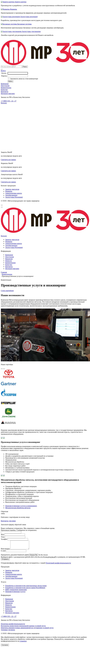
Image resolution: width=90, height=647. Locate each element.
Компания (4, 84)
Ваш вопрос (5, 549)
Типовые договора (8, 630)
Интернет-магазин (8, 93)
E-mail (3, 551)
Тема (2, 537)
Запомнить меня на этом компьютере (24, 79)
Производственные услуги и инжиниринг (21, 506)
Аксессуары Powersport (14, 197)
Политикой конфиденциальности (58, 563)
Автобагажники (11, 195)
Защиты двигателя (12, 189)
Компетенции (6, 88)
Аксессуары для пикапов (31, 31)
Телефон (4, 539)
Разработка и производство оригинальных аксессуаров (26, 586)
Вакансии (9, 259)
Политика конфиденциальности (13, 624)
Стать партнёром (7, 291)
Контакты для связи (8, 521)
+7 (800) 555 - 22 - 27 (8, 101)
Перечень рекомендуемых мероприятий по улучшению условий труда (27, 628)
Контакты (4, 91)
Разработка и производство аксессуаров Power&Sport (25, 588)
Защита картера (20, 2)
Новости (8, 261)
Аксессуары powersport (29, 17)
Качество (4, 90)
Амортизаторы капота (13, 193)
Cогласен (5, 645)
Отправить (5, 559)
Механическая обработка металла (17, 508)
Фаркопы (13, 9)
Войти (3, 71)
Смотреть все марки (8, 160)
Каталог (4, 103)
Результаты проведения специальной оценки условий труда (23, 626)
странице (23, 641)
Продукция (5, 86)
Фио (2, 535)
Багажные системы (24, 24)
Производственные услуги (15, 591)
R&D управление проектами (16, 590)
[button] (2, 368)
